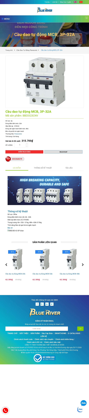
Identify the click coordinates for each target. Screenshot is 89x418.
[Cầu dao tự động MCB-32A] (17, 259)
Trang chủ (9, 50)
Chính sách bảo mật (52, 342)
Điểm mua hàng (24, 152)
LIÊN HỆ (43, 336)
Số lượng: (9, 145)
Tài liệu (47, 2)
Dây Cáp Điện (47, 333)
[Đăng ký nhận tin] (80, 329)
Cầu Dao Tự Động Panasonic (26, 50)
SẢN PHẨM (35, 333)
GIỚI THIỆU (23, 333)
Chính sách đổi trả (34, 342)
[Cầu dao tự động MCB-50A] (72, 259)
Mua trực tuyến (65, 2)
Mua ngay (63, 152)
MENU (7, 19)
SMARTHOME (60, 333)
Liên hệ (54, 2)
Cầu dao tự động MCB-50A (69, 274)
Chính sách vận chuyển (44, 339)
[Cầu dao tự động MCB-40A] (44, 259)
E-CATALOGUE (74, 333)
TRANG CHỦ (12, 333)
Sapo (66, 352)
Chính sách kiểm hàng (64, 339)
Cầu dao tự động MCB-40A (42, 274)
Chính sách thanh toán (23, 339)
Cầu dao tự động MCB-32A (15, 274)
